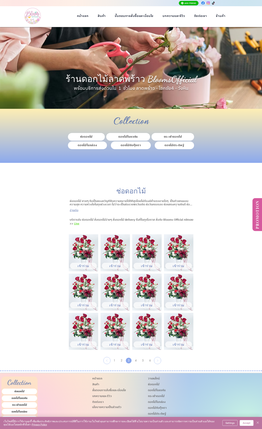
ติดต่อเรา (98, 402)
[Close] (258, 423)
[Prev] (107, 360)
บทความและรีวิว (102, 396)
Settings (230, 423)
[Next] (157, 360)
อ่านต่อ (74, 210)
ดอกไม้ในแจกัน (19, 398)
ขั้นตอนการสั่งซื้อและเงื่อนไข (109, 390)
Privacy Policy (39, 424)
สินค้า (95, 384)
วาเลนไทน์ (154, 378)
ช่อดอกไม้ (19, 391)
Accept (246, 423)
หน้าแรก (97, 378)
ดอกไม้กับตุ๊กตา (157, 408)
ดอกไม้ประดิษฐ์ (157, 413)
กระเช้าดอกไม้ (19, 405)
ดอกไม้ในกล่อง (19, 412)
